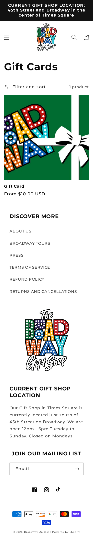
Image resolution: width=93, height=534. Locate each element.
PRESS (16, 255)
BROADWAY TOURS (30, 243)
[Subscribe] (77, 469)
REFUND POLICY (27, 279)
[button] (7, 37)
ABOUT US (20, 231)
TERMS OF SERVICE (30, 267)
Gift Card (14, 186)
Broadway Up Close (37, 532)
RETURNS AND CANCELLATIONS (43, 291)
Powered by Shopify (66, 532)
